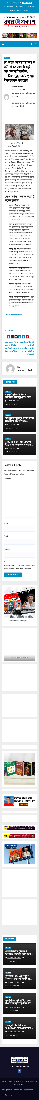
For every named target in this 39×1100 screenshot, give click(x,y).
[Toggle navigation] (35, 44)
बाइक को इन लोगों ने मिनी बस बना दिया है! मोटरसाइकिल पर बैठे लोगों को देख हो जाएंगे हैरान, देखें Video (27, 348)
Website (7, 549)
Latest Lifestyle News (13, 314)
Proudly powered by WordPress (12, 1082)
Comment (8, 479)
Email (6, 536)
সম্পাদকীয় (12, 11)
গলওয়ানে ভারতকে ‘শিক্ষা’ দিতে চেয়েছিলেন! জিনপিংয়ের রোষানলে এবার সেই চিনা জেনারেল (19, 422)
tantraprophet (18, 87)
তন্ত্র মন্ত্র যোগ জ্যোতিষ (22, 11)
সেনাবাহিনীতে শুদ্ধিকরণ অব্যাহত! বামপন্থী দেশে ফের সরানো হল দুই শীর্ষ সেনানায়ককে (18, 398)
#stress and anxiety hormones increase (23, 94)
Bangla (6, 58)
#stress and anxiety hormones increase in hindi (23, 104)
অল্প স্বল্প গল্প (20, 7)
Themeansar (20, 1084)
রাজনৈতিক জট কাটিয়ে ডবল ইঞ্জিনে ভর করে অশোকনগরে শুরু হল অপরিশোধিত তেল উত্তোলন (18, 446)
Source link (9, 330)
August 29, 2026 (14, 958)
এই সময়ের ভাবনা (30, 7)
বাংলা (3, 7)
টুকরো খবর (10, 7)
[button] (31, 44)
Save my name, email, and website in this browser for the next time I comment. (19, 567)
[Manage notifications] (34, 1095)
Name (7, 523)
